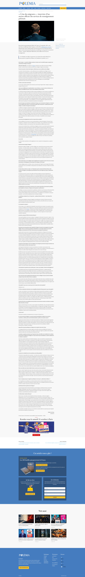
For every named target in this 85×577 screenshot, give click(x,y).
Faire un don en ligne (40, 470)
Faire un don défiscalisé (23, 567)
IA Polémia (20, 8)
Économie (38, 8)
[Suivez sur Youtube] (62, 567)
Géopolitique (43, 8)
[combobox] (52, 4)
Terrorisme (57, 48)
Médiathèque (49, 8)
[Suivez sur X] (61, 560)
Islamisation (61, 45)
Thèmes (24, 8)
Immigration (57, 45)
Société (32, 8)
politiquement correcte (46, 47)
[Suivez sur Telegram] (61, 557)
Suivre (62, 558)
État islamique (34, 134)
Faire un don (63, 8)
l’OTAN (28, 209)
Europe (35, 8)
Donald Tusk (61, 44)
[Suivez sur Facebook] (61, 563)
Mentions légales (63, 575)
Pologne (33, 65)
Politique (28, 8)
